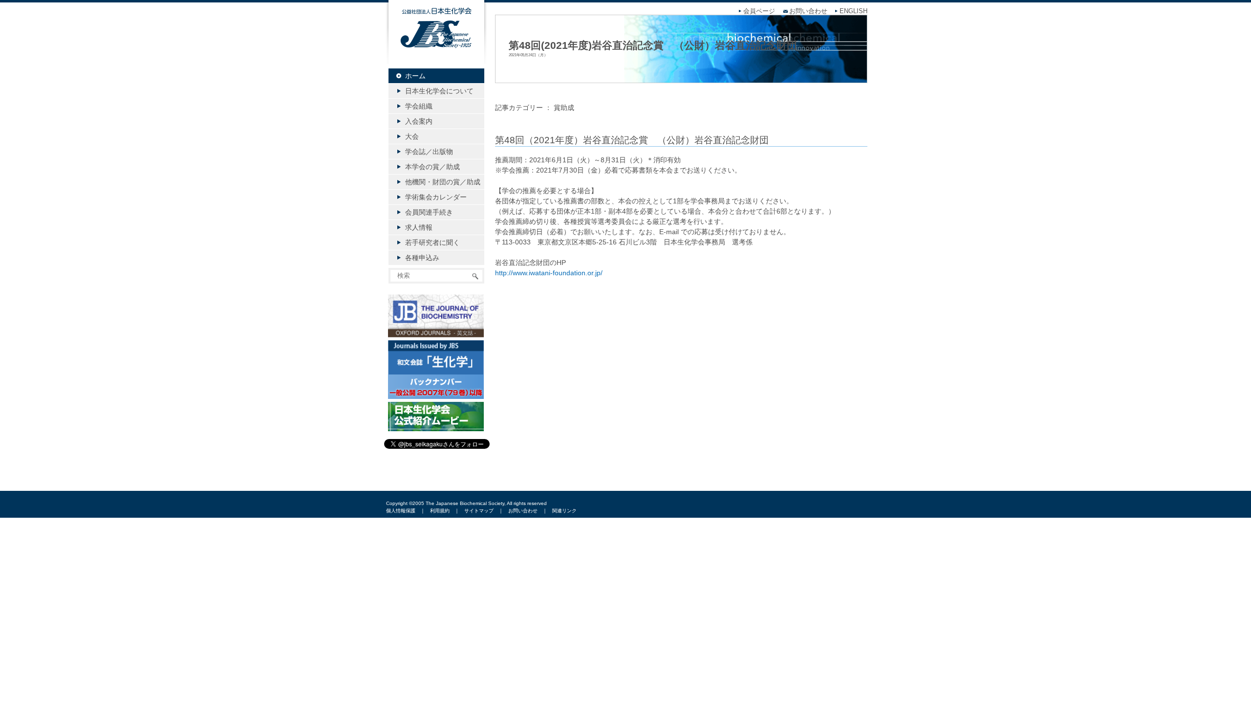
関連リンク (564, 510)
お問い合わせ (808, 11)
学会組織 (418, 106)
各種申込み (422, 258)
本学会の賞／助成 (432, 167)
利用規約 (440, 510)
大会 (412, 136)
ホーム (415, 76)
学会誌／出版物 (429, 151)
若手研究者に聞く (432, 242)
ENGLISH (853, 11)
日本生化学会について (439, 91)
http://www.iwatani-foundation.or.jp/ (549, 273)
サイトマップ (479, 510)
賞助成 (564, 107)
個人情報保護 (400, 510)
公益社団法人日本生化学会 (436, 40)
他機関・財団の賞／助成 (442, 182)
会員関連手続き (429, 212)
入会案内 (418, 121)
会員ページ (759, 11)
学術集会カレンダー (436, 197)
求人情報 (418, 227)
